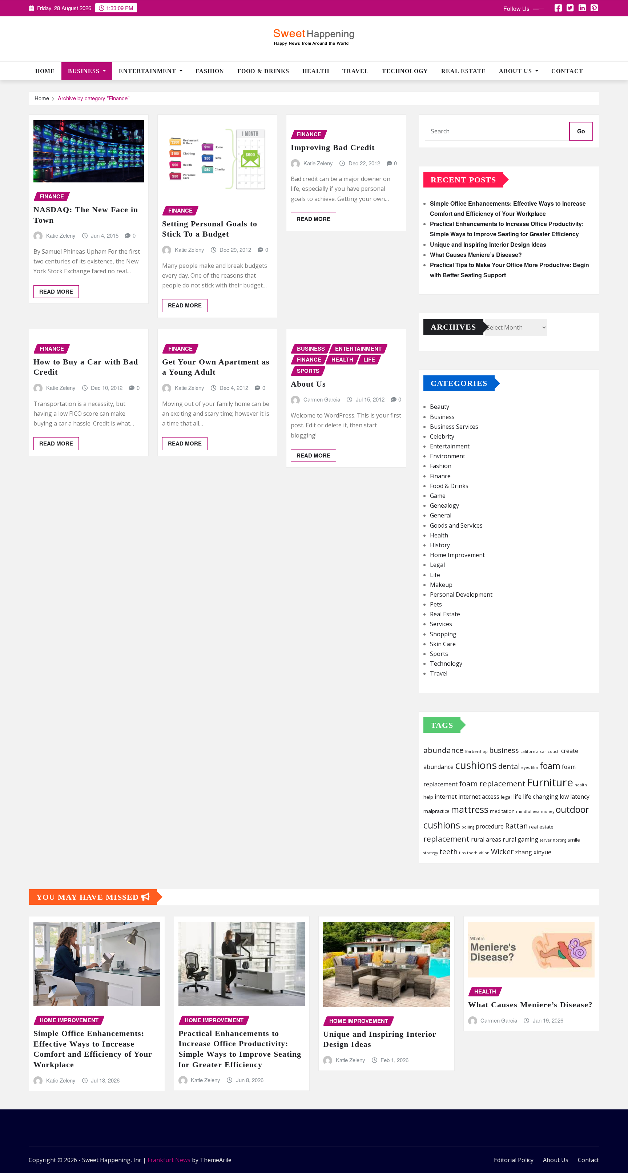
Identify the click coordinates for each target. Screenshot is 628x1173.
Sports (439, 654)
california (529, 751)
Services (441, 624)
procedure (490, 826)
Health (315, 71)
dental (509, 766)
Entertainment (148, 71)
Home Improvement (457, 555)
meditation (502, 811)
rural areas (486, 839)
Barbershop (476, 751)
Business (84, 71)
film (534, 767)
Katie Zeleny (61, 235)
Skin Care (443, 644)
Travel (355, 71)
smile (574, 840)
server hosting (553, 840)
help (428, 797)
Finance (440, 476)
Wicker (502, 851)
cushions (476, 765)
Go (581, 131)
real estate (541, 826)
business (504, 750)
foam (550, 765)
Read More (56, 291)
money (547, 811)
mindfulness (527, 811)
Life (435, 575)
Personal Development (461, 594)
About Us (516, 71)
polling (468, 827)
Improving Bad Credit (333, 147)
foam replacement (492, 783)
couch (554, 751)
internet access (478, 797)
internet (446, 797)
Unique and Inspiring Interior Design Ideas (488, 244)
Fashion (210, 71)
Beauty (439, 407)
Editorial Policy (514, 1160)
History (440, 545)
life (517, 797)
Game (438, 496)
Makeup (441, 585)
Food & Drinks (263, 71)
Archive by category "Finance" (93, 98)
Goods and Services (456, 525)
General (440, 515)
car (543, 751)
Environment (447, 456)
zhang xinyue (533, 852)
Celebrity (442, 436)
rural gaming (520, 839)
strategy (430, 852)
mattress (469, 809)
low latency (574, 797)
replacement (446, 839)
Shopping (443, 634)
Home (45, 71)
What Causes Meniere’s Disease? (476, 254)
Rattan (516, 826)
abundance (443, 750)
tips (462, 852)
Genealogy (444, 505)
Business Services (454, 427)
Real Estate (463, 71)
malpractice (436, 811)
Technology (405, 71)
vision (484, 852)
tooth (472, 852)
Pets (436, 604)
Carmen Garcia (321, 399)
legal (506, 797)
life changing (540, 797)
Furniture (550, 782)
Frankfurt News (169, 1160)
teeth (448, 851)
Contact (567, 71)
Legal (437, 565)
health (581, 784)
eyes (525, 767)
